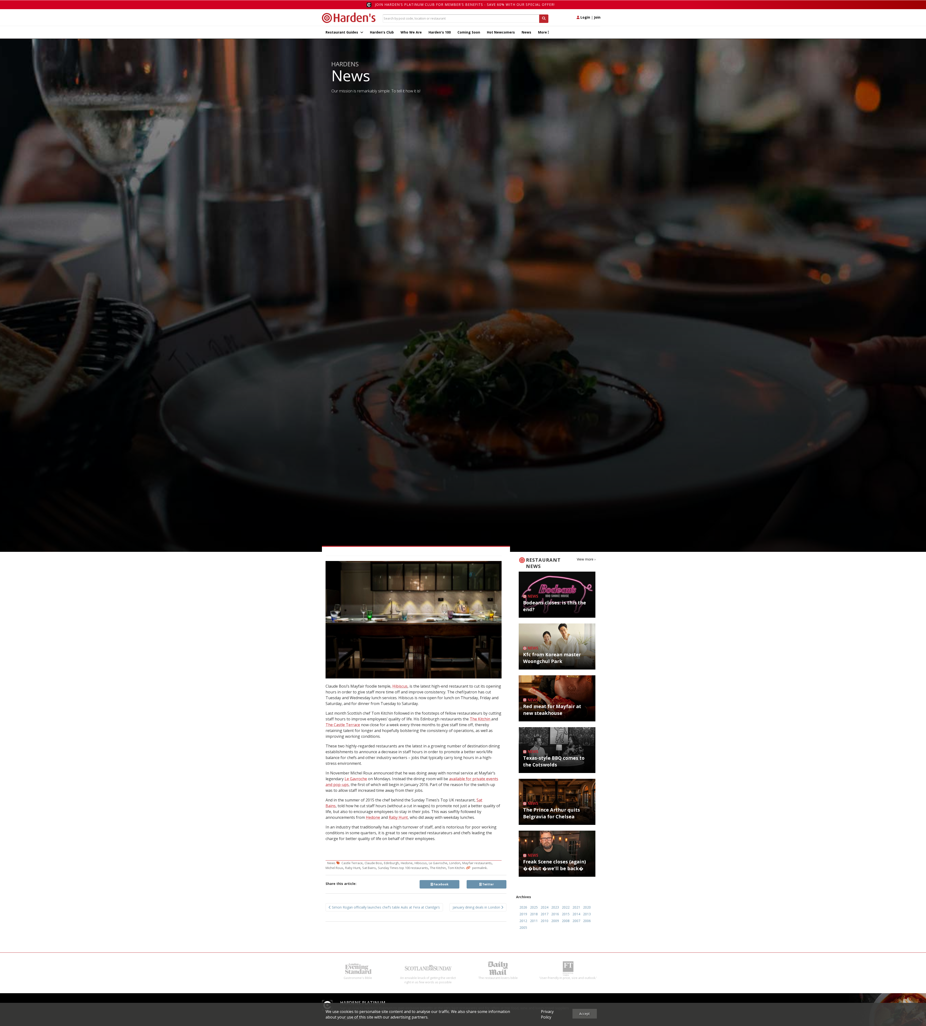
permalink (479, 868)
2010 (544, 920)
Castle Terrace (352, 863)
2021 (576, 907)
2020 (587, 907)
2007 (576, 920)
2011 (534, 920)
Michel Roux (334, 868)
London (454, 863)
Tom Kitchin (456, 868)
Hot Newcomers (501, 32)
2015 (566, 914)
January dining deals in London (477, 907)
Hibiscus (400, 686)
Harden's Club (382, 32)
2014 (576, 914)
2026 (523, 907)
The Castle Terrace (343, 724)
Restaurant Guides (342, 32)
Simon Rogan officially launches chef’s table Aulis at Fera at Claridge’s (385, 907)
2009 (555, 920)
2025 (534, 907)
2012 (523, 920)
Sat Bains (369, 868)
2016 (555, 914)
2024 (544, 907)
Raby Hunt (398, 817)
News (526, 32)
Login (584, 17)
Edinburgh (391, 863)
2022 (566, 907)
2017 (544, 914)
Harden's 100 (440, 32)
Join (597, 17)
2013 (587, 914)
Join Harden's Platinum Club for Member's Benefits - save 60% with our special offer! (465, 4)
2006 (587, 920)
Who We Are (411, 32)
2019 (523, 914)
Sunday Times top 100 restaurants (403, 868)
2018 (534, 914)
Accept (584, 1013)
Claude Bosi (373, 863)
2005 (523, 927)
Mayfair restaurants (477, 863)
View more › (586, 559)
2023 (555, 907)
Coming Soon (468, 32)
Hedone (373, 817)
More (543, 32)
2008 (566, 920)
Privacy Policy (547, 1014)
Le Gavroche (356, 778)
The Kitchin (480, 719)
